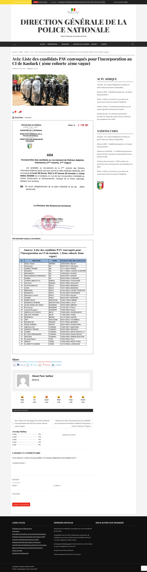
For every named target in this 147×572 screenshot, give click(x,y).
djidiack (35, 68)
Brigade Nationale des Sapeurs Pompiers (26, 542)
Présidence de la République (22, 529)
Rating (15, 480)
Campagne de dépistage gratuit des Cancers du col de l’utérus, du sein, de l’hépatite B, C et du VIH (62, 2)
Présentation (52, 44)
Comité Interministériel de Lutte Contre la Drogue (29, 545)
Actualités (25, 410)
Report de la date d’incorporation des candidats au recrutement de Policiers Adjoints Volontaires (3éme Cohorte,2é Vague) (73, 423)
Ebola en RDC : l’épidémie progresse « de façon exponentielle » (114, 93)
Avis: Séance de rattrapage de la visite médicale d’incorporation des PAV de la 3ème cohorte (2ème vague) (32, 423)
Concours (65, 44)
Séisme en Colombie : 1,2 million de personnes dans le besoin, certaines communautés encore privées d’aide (114, 154)
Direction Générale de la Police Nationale (73, 25)
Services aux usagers (81, 44)
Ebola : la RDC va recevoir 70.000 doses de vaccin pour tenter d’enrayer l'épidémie (112, 100)
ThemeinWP (33, 569)
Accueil (43, 44)
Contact (104, 44)
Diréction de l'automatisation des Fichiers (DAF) (28, 537)
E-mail (57, 486)
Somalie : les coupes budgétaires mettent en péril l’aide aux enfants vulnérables (113, 86)
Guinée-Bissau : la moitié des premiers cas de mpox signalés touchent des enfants (114, 108)
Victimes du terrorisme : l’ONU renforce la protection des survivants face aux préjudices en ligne (115, 164)
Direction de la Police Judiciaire (63, 550)
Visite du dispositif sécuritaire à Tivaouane (67, 554)
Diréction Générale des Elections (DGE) (25, 540)
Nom (14, 486)
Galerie (94, 44)
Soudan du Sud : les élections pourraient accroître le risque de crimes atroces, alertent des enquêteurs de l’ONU (113, 116)
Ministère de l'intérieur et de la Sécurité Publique (29, 534)
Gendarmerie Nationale (20, 553)
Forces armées (17, 550)
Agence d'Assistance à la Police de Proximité (27, 548)
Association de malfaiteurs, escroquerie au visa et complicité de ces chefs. (73, 530)
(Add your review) (69, 435)
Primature (15, 531)
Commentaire (19, 463)
